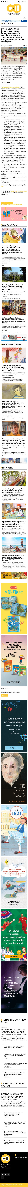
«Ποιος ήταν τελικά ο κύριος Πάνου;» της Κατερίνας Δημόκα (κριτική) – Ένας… (14, 1074)
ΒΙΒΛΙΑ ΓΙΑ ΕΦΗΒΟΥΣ (8, 1067)
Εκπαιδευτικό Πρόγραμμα (7, 203)
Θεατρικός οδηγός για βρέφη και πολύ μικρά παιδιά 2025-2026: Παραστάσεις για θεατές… (15, 1123)
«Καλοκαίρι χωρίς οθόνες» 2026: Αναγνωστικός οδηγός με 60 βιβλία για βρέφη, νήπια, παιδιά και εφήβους (13, 558)
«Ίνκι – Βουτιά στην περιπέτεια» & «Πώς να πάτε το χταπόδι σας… (14, 1046)
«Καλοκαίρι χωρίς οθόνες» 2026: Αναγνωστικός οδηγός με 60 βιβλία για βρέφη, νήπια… (15, 1133)
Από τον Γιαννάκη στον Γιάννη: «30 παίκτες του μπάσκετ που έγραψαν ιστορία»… (14, 1142)
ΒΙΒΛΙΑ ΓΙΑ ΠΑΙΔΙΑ (7, 1077)
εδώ (2, 186)
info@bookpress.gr (6, 1168)
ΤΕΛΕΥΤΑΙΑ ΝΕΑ (7, 23)
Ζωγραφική (18, 204)
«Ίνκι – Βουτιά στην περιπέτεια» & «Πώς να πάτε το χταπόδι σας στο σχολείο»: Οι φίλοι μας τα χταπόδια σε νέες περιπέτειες (14, 524)
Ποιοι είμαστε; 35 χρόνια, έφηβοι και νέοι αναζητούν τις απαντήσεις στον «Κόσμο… (15, 1065)
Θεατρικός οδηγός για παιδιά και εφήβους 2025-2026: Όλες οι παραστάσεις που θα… (13, 1114)
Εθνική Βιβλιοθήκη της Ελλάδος (8, 204)
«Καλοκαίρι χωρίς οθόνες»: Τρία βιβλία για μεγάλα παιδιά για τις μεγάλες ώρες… (15, 1055)
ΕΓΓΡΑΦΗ (4, 695)
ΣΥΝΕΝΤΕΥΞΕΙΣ (4, 1027)
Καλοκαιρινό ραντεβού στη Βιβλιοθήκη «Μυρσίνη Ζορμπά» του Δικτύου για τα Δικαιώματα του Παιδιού (13, 320)
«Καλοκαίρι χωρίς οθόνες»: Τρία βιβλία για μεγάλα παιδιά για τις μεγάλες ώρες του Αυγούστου (13, 490)
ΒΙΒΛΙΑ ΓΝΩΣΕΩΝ (4, 1090)
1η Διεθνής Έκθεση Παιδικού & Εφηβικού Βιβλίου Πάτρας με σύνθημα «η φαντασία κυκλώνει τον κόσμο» (13, 287)
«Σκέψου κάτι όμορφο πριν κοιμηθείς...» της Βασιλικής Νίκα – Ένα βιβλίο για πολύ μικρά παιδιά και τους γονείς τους (13, 368)
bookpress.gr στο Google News (19, 191)
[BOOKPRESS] (14, 10)
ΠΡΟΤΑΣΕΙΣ (6, 1049)
